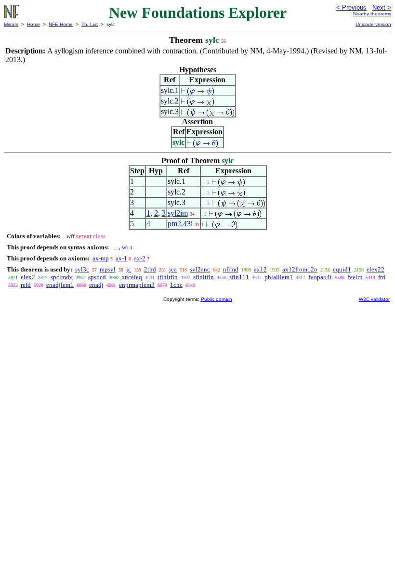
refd (26, 284)
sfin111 (239, 277)
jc (128, 269)
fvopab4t (320, 277)
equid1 (342, 269)
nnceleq (131, 277)
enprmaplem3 (137, 284)
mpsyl (108, 269)
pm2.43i (180, 223)
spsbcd (97, 277)
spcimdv (62, 277)
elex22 (375, 269)
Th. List (89, 24)
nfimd (230, 269)
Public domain (216, 299)
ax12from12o (299, 269)
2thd (150, 269)
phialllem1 (278, 277)
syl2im (178, 213)
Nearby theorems (372, 13)
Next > (381, 7)
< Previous (351, 7)
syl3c (82, 269)
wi (125, 247)
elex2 (28, 277)
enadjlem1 (60, 284)
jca (173, 269)
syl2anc (200, 269)
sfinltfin (203, 277)
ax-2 (139, 258)
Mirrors (11, 24)
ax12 (260, 269)
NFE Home (61, 24)
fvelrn (355, 277)
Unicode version (373, 24)
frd (381, 277)
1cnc (176, 284)
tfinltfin (168, 277)
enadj (96, 284)
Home (33, 24)
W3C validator (374, 299)
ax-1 (121, 258)
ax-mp (100, 258)
